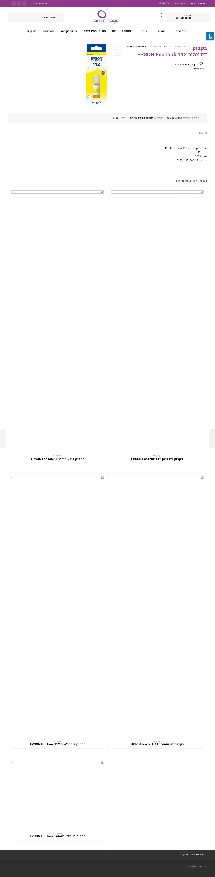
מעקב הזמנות (180, 3)
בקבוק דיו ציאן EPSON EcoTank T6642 (58, 836)
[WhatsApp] (13, 3)
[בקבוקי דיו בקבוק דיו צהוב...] (3, 438)
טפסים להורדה (197, 3)
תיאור (202, 133)
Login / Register (39, 3)
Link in (201, 867)
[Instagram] (19, 3)
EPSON (117, 118)
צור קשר (184, 854)
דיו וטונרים (135, 118)
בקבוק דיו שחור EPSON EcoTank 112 (57, 459)
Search (59, 17)
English (164, 3)
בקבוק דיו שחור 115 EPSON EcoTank (157, 744)
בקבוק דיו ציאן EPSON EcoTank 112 (157, 459)
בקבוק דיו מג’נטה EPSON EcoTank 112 (57, 744)
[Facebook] (24, 3)
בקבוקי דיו (147, 118)
